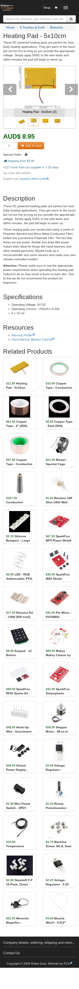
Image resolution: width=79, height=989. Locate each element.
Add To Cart (33, 145)
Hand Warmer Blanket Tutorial (32, 339)
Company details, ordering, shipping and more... (39, 942)
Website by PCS (59, 963)
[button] (8, 97)
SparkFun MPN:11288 (33, 178)
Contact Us (11, 953)
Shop (46, 7)
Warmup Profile (22, 335)
